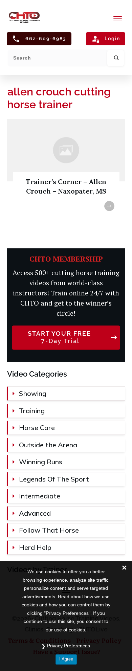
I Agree (66, 659)
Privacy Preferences (68, 645)
